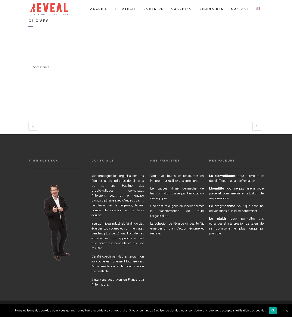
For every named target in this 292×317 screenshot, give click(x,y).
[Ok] (287, 310)
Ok (273, 310)
